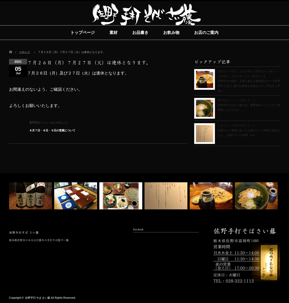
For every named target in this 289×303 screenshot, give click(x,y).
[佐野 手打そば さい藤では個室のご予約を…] (76, 195)
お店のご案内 (206, 32)
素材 (114, 32)
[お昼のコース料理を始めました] (166, 195)
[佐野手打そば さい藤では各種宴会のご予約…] (31, 195)
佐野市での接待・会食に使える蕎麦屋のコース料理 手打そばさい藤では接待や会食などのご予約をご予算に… (249, 85)
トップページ (82, 32)
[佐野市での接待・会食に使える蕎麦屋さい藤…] (212, 195)
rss (263, 298)
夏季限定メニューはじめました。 (49, 122)
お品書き (140, 32)
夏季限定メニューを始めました (237, 100)
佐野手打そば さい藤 (24, 232)
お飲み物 (171, 32)
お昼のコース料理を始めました (237, 125)
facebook (270, 298)
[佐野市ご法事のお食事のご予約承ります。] (121, 195)
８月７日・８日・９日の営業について (52, 130)
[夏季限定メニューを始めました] (257, 195)
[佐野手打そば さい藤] (146, 25)
